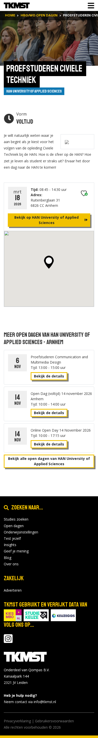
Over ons (11, 564)
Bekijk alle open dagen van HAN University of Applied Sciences (49, 461)
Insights (10, 544)
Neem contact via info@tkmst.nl (30, 701)
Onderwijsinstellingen (21, 532)
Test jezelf (12, 538)
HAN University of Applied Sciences (34, 91)
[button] (49, 262)
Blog (7, 557)
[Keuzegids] (63, 614)
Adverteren (13, 590)
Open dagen (14, 525)
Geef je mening (16, 551)
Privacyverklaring (17, 721)
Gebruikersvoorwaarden (54, 721)
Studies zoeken (16, 519)
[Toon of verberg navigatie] (89, 5)
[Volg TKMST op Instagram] (8, 641)
